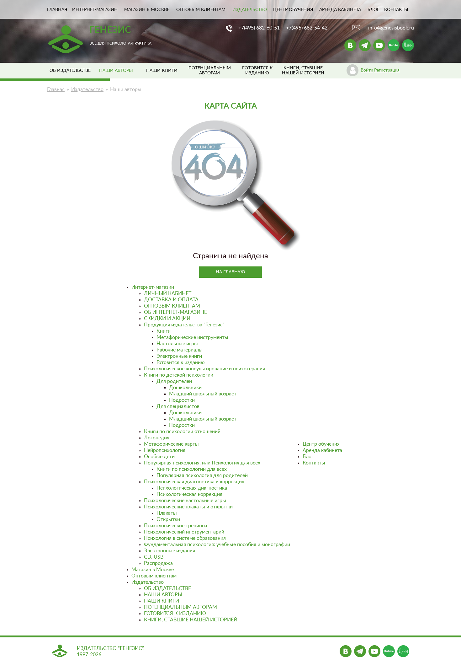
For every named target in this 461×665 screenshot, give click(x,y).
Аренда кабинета (340, 10)
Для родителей (174, 381)
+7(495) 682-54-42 (306, 27)
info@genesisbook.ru (391, 27)
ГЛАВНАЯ (57, 10)
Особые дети (159, 456)
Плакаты (166, 513)
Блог (373, 10)
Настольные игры (177, 343)
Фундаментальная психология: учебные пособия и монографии (217, 544)
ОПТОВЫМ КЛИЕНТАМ (172, 305)
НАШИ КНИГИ (162, 70)
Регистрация (387, 70)
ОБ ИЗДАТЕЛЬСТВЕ (70, 70)
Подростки (182, 400)
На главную (230, 272)
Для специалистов (177, 406)
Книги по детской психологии (178, 375)
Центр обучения (293, 10)
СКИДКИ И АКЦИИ (167, 318)
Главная (56, 89)
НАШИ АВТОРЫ (163, 594)
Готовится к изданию (180, 362)
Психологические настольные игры (185, 500)
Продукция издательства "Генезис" (184, 324)
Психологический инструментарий (184, 531)
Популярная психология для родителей (202, 475)
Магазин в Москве (146, 10)
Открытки (168, 519)
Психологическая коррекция (189, 494)
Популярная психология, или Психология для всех (202, 462)
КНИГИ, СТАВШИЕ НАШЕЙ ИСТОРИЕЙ (190, 619)
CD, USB (153, 557)
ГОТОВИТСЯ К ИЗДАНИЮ (175, 613)
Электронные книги (179, 356)
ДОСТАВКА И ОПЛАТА (171, 299)
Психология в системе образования (185, 538)
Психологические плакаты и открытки (188, 506)
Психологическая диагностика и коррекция (194, 481)
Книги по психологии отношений (182, 431)
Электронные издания (169, 550)
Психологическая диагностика (191, 488)
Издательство (249, 10)
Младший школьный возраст (202, 393)
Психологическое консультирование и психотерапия (204, 368)
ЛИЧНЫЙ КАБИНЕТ (167, 293)
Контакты (396, 10)
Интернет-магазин (95, 10)
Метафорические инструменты (192, 337)
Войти (367, 70)
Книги (163, 331)
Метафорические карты (171, 444)
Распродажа (158, 563)
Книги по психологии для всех (191, 469)
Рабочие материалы (179, 349)
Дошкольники (185, 387)
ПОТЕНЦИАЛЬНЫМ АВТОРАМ (180, 607)
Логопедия (156, 437)
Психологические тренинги (175, 525)
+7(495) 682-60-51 (259, 27)
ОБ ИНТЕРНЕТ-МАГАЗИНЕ (175, 312)
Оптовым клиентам (200, 10)
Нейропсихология (164, 450)
